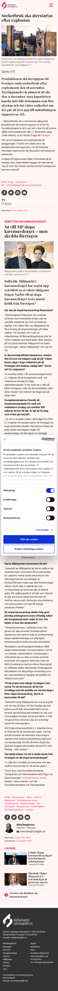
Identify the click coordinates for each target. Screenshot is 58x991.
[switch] (50, 499)
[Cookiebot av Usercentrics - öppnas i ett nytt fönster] (42, 439)
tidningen (45, 135)
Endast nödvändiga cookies (29, 549)
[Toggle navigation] (51, 5)
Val (38, 803)
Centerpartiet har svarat (34, 777)
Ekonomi (7, 950)
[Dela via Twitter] (11, 192)
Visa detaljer (42, 530)
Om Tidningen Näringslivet (41, 962)
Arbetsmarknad (9, 943)
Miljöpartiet (9, 800)
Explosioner (21, 182)
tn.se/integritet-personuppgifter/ (29, 479)
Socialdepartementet (27, 800)
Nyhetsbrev (35, 947)
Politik (7, 797)
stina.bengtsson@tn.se (32, 831)
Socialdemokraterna (14, 810)
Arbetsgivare (18, 797)
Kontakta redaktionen (39, 953)
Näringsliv (7, 947)
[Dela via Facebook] (4, 192)
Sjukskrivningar (27, 803)
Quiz (5, 969)
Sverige (29, 810)
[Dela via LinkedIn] (18, 192)
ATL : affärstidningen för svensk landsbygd (21, 185)
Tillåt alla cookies (29, 539)
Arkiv (32, 950)
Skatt (29, 797)
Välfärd (37, 797)
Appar (33, 943)
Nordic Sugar (7, 182)
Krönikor (6, 966)
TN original (9, 806)
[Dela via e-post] (24, 192)
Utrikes (6, 962)
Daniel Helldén (38, 806)
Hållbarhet (7, 959)
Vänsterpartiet (11, 803)
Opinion (6, 956)
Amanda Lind (23, 806)
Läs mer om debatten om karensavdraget (23, 894)
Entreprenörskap (10, 953)
